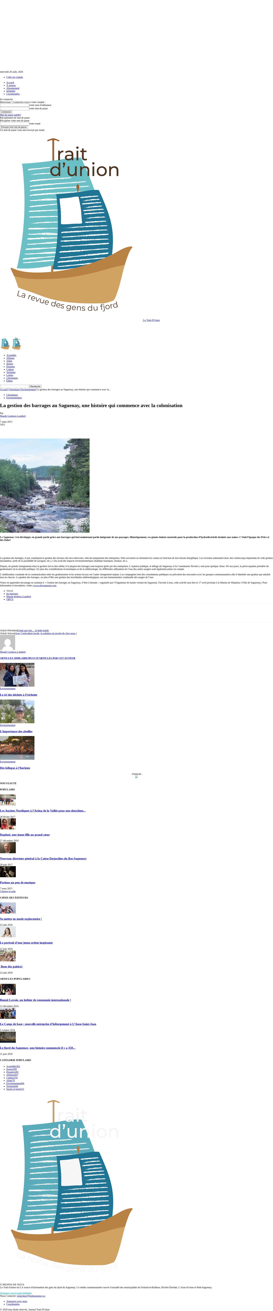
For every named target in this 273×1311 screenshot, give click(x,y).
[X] (16, 429)
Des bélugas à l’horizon (15, 768)
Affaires (10, 358)
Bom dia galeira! (11, 966)
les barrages (12, 593)
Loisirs (9, 375)
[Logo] (5, 350)
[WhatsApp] (39, 429)
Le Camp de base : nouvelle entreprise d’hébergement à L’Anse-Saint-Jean (48, 1024)
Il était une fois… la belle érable (33, 630)
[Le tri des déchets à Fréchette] (17, 685)
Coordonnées (13, 94)
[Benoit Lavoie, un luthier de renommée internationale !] (8, 994)
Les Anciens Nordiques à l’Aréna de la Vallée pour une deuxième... (43, 810)
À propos (11, 85)
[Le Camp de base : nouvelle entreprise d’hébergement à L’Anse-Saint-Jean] (8, 1017)
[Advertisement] (57, 329)
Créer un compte (14, 77)
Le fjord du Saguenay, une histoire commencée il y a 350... (37, 1047)
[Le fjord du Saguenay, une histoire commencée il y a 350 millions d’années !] (8, 1041)
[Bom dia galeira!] (8, 960)
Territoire (10, 372)
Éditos (9, 380)
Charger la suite (8, 891)
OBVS (9, 599)
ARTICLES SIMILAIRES (14, 658)
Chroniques (12, 378)
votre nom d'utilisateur (40, 105)
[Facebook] (5, 429)
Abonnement (12, 88)
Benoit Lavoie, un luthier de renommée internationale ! (35, 1000)
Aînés (9, 361)
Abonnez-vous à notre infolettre (16, 1293)
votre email (34, 123)
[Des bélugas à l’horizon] (17, 759)
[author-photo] (7, 649)
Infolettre (10, 91)
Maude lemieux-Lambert (18, 596)
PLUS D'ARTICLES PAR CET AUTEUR (52, 658)
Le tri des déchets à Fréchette (18, 694)
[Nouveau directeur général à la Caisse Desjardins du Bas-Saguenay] (8, 852)
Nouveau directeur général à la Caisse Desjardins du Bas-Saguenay (43, 858)
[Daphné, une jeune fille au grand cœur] (8, 828)
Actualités (11, 355)
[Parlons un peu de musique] (8, 876)
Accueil (10, 82)
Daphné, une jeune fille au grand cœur (25, 834)
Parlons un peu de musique (17, 882)
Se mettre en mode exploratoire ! (21, 918)
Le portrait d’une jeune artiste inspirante (26, 942)
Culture (10, 369)
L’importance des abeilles (16, 731)
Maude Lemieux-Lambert (13, 416)
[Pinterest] (28, 429)
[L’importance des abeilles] (17, 722)
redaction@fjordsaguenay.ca (31, 1296)
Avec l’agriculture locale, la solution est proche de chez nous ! (46, 633)
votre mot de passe (38, 108)
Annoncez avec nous (16, 1301)
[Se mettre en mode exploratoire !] (8, 912)
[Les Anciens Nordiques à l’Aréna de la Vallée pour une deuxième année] (8, 804)
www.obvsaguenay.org (44, 585)
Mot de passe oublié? (10, 115)
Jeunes (9, 363)
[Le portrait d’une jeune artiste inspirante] (8, 936)
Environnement (28, 389)
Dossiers (10, 366)
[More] (51, 429)
